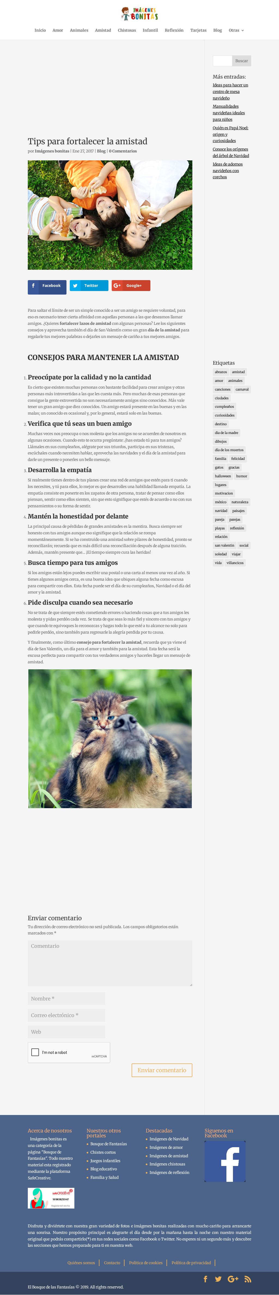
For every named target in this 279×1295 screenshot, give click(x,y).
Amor (58, 30)
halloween (223, 476)
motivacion (224, 493)
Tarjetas (198, 30)
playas (220, 528)
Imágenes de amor (166, 1147)
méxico (220, 502)
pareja (219, 519)
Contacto (112, 1262)
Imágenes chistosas (167, 1164)
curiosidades (225, 415)
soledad (221, 554)
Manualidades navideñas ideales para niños (229, 113)
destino (221, 424)
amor (219, 381)
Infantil (150, 30)
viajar (236, 554)
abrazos (221, 372)
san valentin (224, 545)
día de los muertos (229, 450)
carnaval (242, 389)
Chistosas (127, 30)
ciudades (222, 398)
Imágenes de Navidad (169, 1139)
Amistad (103, 30)
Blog (217, 30)
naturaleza (240, 502)
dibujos (221, 441)
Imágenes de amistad (169, 1155)
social (243, 545)
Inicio (40, 30)
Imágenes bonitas (52, 151)
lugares (220, 485)
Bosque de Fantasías (108, 1143)
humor (241, 476)
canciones (223, 389)
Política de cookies (146, 1262)
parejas (234, 519)
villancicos (235, 563)
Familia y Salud (104, 1177)
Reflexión (174, 30)
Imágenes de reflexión (169, 1172)
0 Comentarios (123, 151)
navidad (221, 511)
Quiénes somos (81, 1262)
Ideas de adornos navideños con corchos (228, 171)
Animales (79, 30)
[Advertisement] (110, 93)
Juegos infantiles (105, 1160)
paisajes (238, 511)
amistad (238, 372)
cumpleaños (224, 406)
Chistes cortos (103, 1152)
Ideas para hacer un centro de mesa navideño (230, 92)
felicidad (238, 459)
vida (218, 563)
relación (221, 537)
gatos (219, 467)
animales (235, 381)
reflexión (237, 528)
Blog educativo (103, 1169)
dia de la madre (226, 433)
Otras (234, 30)
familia (220, 459)
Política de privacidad (191, 1262)
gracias (234, 467)
